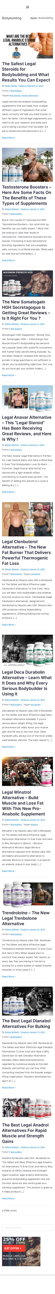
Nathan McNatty (12, 209)
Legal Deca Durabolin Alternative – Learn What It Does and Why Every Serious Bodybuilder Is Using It (27, 683)
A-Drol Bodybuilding (35, 1280)
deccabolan (36, 704)
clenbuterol (35, 574)
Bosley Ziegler (11, 86)
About (43, 1284)
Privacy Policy (31, 1284)
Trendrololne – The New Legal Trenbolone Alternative (26, 918)
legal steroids (15, 95)
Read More (8, 137)
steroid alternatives (30, 95)
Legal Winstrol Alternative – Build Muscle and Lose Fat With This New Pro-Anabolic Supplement (23, 803)
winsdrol (34, 824)
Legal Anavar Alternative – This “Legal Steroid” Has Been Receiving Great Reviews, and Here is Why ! (26, 428)
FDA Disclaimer (15, 1284)
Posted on (30, 86)
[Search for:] (27, 1227)
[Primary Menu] (27, 7)
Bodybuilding (16, 91)
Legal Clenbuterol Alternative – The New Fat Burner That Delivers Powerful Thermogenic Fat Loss (26, 552)
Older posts (10, 1210)
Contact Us (27, 1289)
